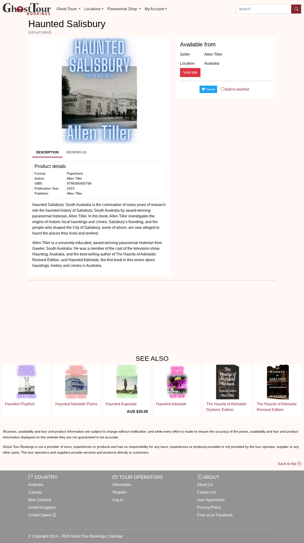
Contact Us (206, 492)
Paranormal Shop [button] (122, 9)
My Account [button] (154, 9)
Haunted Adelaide (171, 404)
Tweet (210, 89)
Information (122, 485)
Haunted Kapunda (121, 404)
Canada (35, 492)
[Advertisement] (226, 135)
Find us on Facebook (215, 515)
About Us (205, 485)
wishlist (237, 89)
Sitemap (116, 536)
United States (39, 515)
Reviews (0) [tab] (76, 152)
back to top (287, 464)
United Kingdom (42, 507)
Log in (118, 500)
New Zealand (39, 500)
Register (120, 492)
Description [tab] (47, 152)
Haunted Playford (19, 404)
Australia (35, 485)
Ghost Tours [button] (67, 9)
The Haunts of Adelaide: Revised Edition (277, 407)
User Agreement (210, 500)
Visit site (190, 72)
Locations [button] (92, 9)
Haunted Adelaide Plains (76, 404)
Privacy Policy (209, 507)
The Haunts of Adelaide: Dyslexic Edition (226, 407)
